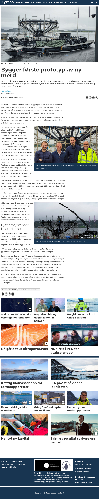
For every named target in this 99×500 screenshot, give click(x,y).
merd (4, 289)
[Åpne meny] (96, 2)
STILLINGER (36, 2)
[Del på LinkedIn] (93, 97)
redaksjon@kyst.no (9, 467)
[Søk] (91, 2)
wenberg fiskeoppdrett (29, 289)
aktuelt (12, 289)
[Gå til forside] (8, 2)
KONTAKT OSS (22, 2)
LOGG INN (47, 2)
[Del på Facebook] (87, 97)
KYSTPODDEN (71, 2)
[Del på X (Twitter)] (90, 97)
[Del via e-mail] (96, 97)
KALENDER (58, 2)
